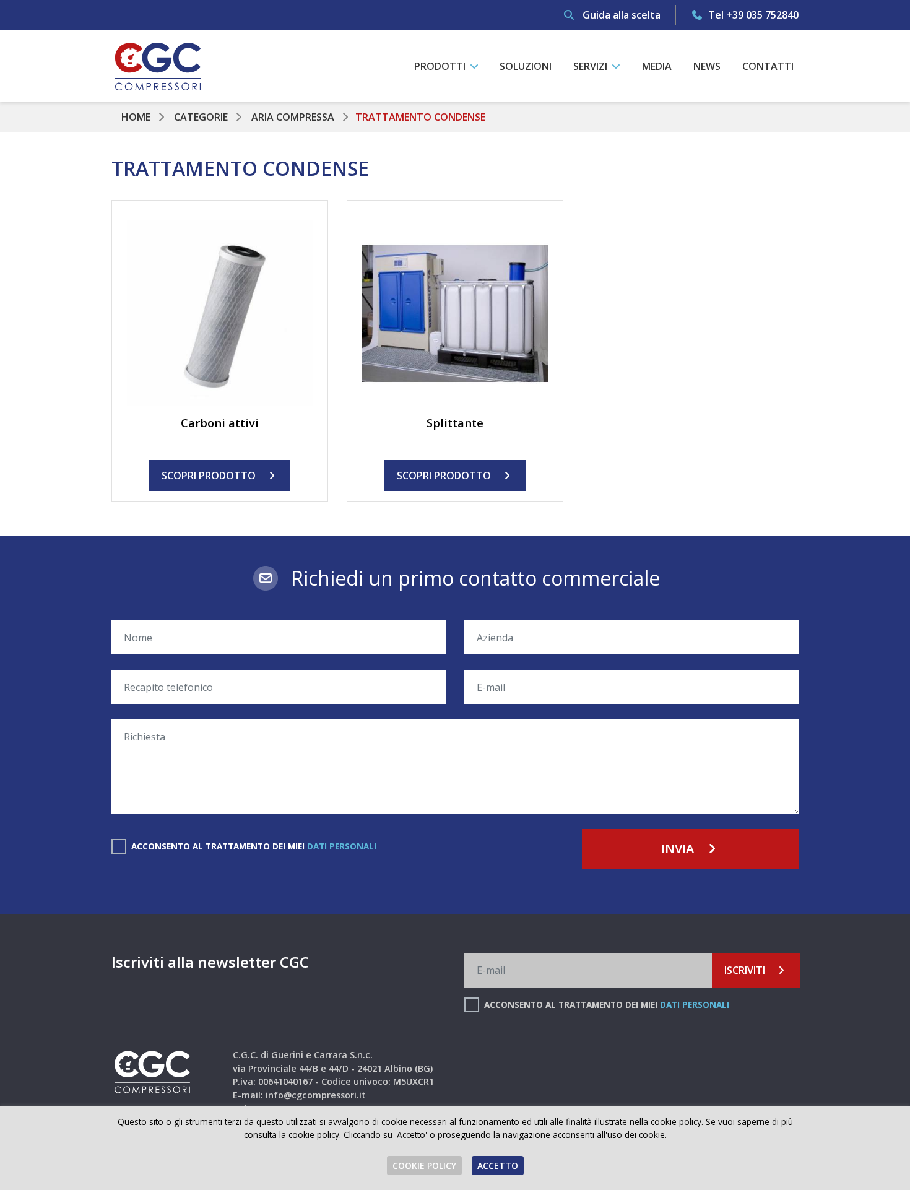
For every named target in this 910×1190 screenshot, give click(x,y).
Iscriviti (746, 970)
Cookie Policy (424, 1165)
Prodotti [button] (441, 66)
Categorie (201, 117)
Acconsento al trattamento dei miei (253, 846)
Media (657, 66)
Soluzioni (526, 66)
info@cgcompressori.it (316, 1095)
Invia (679, 848)
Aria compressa (292, 117)
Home (135, 117)
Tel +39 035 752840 (752, 15)
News (707, 66)
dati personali (341, 846)
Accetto (497, 1165)
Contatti (768, 66)
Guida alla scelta (620, 15)
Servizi (591, 66)
